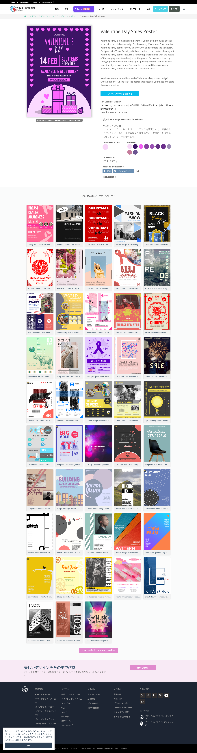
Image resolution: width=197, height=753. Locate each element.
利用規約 (117, 694)
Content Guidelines (123, 707)
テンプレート (62, 16)
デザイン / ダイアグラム (71, 699)
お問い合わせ (93, 707)
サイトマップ (67, 725)
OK (28, 745)
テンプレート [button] (135, 9)
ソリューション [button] (117, 9)
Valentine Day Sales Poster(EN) (114, 105)
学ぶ (63, 707)
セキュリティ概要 (121, 712)
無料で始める (143, 667)
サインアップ (160, 9)
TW (122, 112)
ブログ (64, 712)
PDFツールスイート (43, 694)
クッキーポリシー (16, 737)
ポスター (75, 16)
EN (119, 112)
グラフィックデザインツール (41, 16)
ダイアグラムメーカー (44, 706)
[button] (67, 9)
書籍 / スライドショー (70, 694)
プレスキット (93, 703)
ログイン (174, 9)
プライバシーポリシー (123, 703)
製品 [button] (57, 9)
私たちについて (94, 694)
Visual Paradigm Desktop (42, 2)
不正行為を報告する (122, 716)
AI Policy (118, 699)
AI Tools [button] (82, 9)
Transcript (108, 176)
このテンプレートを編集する (119, 93)
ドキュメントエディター (45, 719)
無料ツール (66, 721)
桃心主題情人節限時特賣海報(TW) (144, 105)
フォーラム (66, 703)
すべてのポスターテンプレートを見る (98, 650)
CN (125, 112)
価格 (148, 9)
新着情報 (91, 699)
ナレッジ (65, 716)
